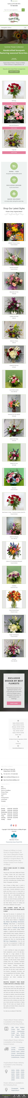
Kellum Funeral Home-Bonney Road (17, 1045)
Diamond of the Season (14, 406)
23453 (22, 1061)
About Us (3, 780)
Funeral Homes (5, 789)
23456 (22, 1063)
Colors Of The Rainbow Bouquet (14, 552)
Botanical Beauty (14, 528)
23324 (13, 1071)
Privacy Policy (4, 783)
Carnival (14, 650)
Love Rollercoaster (14, 381)
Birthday (14, 92)
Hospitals (3, 792)
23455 (17, 1063)
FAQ (2, 787)
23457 (13, 1065)
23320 (17, 1069)
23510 (17, 1067)
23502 (13, 1069)
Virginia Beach (15, 1082)
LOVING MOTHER (14, 308)
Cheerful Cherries (14, 357)
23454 (13, 1063)
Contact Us (4, 785)
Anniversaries (21, 913)
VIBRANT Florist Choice (14, 234)
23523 (13, 1067)
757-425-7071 (6, 765)
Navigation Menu (6, 27)
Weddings (6, 915)
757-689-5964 (14, 765)
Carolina (14, 577)
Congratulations (13, 932)
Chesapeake (14, 1080)
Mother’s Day (9, 913)
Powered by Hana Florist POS (14, 833)
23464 (22, 1065)
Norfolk (22, 1080)
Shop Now (14, 50)
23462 (17, 1065)
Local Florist (4, 791)
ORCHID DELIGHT (14, 259)
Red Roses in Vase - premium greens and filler (14, 504)
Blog (2, 778)
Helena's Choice (14, 332)
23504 (22, 1067)
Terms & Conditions (6, 781)
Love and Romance (14, 116)
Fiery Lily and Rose (14, 601)
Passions (14, 479)
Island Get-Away (14, 430)
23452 (17, 1061)
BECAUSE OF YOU (14, 283)
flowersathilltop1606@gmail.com (11, 768)
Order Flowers (14, 63)
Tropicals (14, 141)
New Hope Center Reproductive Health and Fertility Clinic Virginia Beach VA (17, 1024)
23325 (22, 1069)
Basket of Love (14, 455)
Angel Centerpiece (14, 626)
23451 (13, 1061)
